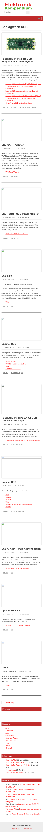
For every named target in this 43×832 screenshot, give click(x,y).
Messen (13, 238)
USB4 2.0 (7, 275)
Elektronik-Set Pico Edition (15, 772)
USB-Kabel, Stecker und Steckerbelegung (19, 504)
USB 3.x (8, 500)
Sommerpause (11, 770)
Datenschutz (27, 828)
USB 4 (5, 667)
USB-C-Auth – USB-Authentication (21, 548)
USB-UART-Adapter (13, 144)
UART (12, 176)
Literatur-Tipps (11, 740)
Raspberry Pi (15, 444)
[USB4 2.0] (22, 260)
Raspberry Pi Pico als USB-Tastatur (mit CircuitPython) (23, 96)
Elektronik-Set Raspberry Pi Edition (18, 765)
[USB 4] (22, 652)
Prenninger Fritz (11, 809)
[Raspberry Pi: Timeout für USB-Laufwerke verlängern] (22, 399)
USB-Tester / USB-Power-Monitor (20, 213)
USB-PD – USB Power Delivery (16, 364)
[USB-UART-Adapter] (22, 130)
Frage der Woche (12, 738)
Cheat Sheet (10, 735)
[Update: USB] (22, 329)
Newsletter (9, 748)
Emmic (8, 794)
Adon (7, 728)
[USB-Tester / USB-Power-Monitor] (22, 199)
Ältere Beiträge (9, 702)
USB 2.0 (8, 497)
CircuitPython (16, 107)
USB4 (8, 302)
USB (35, 107)
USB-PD (8, 507)
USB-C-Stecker (11, 361)
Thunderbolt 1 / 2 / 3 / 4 (13, 369)
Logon (8, 743)
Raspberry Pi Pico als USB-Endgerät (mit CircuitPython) (18, 60)
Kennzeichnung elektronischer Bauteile (26, 814)
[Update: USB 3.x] (22, 595)
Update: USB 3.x (11, 610)
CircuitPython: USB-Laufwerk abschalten (19, 103)
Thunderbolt (15, 373)
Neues (5, 107)
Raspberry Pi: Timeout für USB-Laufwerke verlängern (20, 419)
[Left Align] (28, 12)
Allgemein (9, 730)
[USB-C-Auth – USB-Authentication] (22, 533)
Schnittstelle (16, 511)
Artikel (8, 733)
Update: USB (9, 343)
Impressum (15, 828)
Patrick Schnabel (21, 65)
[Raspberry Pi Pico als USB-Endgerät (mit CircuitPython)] (22, 43)
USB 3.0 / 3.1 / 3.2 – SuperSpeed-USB (18, 625)
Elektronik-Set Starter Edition (16, 762)
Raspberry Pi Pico (28, 107)
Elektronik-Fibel (11, 760)
